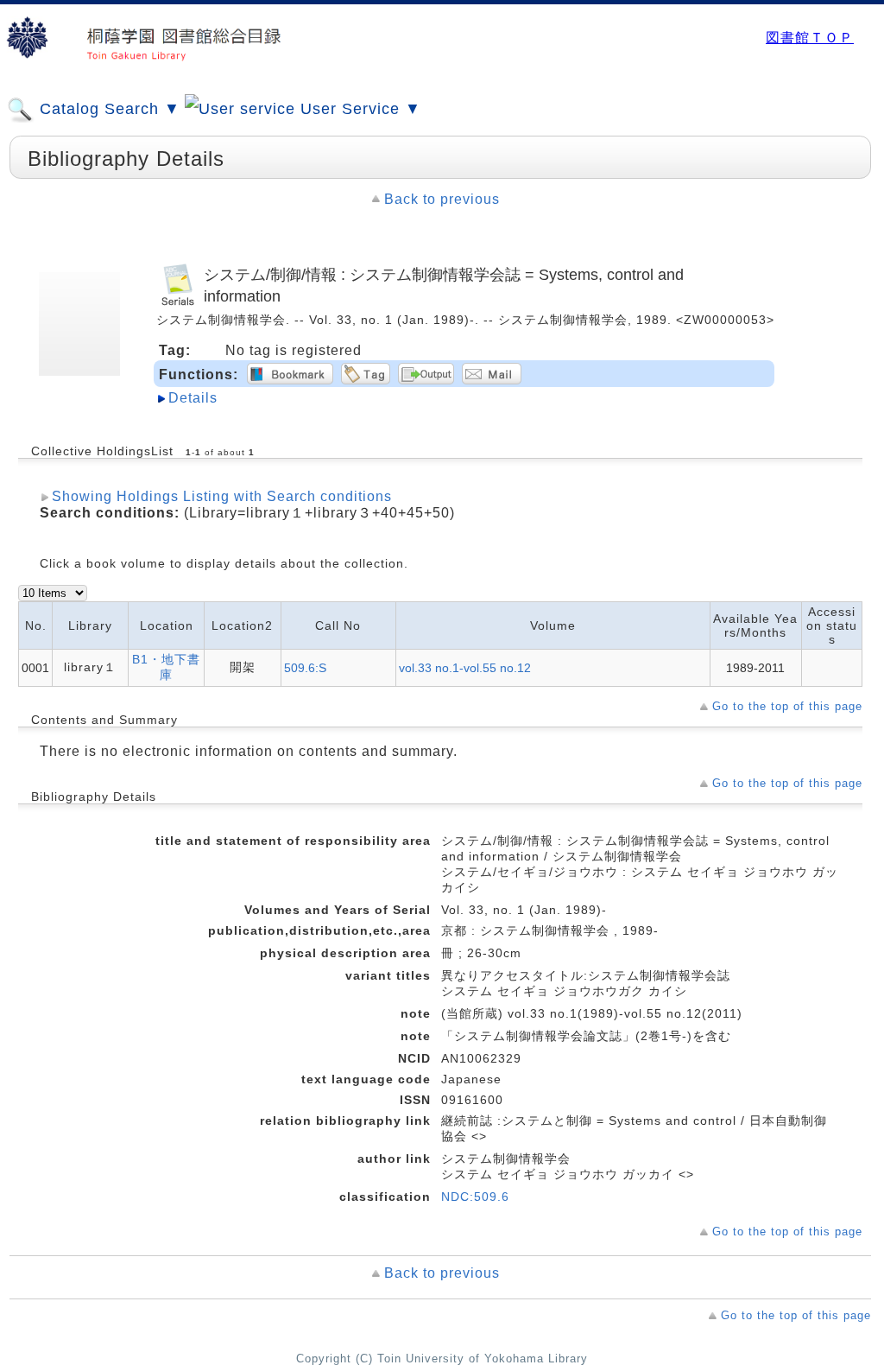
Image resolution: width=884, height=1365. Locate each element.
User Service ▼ (358, 108)
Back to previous (442, 199)
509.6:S (305, 668)
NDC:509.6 (475, 1196)
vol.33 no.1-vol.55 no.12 (465, 668)
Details (193, 397)
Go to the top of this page (787, 706)
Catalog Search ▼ (107, 108)
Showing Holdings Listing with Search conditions (222, 496)
